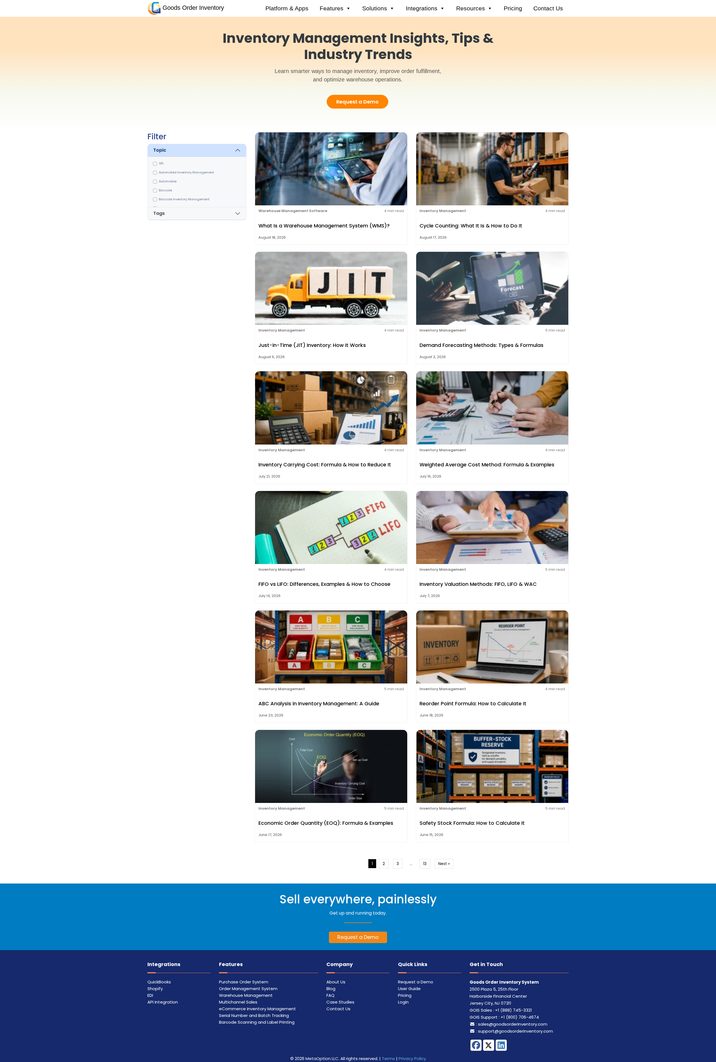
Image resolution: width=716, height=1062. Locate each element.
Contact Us (548, 8)
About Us (335, 982)
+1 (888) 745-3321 (513, 1010)
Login (403, 1002)
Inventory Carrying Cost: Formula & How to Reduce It (324, 464)
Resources (470, 8)
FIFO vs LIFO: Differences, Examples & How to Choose (324, 584)
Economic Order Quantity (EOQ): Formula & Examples (325, 822)
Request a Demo (357, 101)
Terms (388, 1058)
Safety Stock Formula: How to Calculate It (472, 822)
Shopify (155, 988)
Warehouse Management (246, 995)
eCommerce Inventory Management (257, 1009)
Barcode (165, 190)
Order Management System (248, 988)
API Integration (162, 1002)
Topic (159, 150)
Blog (330, 988)
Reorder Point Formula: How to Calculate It (473, 703)
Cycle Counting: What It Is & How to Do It (471, 225)
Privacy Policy (412, 1058)
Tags (159, 213)
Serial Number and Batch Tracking (254, 1015)
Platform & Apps (286, 8)
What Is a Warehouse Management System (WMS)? (324, 225)
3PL (161, 163)
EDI (150, 995)
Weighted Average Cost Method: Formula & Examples (487, 464)
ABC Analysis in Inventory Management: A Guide (318, 703)
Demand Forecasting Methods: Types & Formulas (481, 345)
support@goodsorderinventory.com (515, 1031)
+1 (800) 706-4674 (520, 1017)
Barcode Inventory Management (184, 199)
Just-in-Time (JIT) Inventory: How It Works (312, 345)
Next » (444, 863)
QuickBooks (159, 982)
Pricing (513, 8)
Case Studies (340, 1002)
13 (425, 863)
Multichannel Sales (238, 1002)
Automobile (167, 181)
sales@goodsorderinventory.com (512, 1024)
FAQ (330, 995)
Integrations (421, 8)
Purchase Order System (243, 982)
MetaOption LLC (321, 1058)
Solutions (374, 8)
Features (331, 8)
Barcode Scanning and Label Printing (257, 1022)
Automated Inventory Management (186, 172)
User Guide (409, 988)
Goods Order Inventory (193, 7)
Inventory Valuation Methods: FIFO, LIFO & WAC (478, 584)
